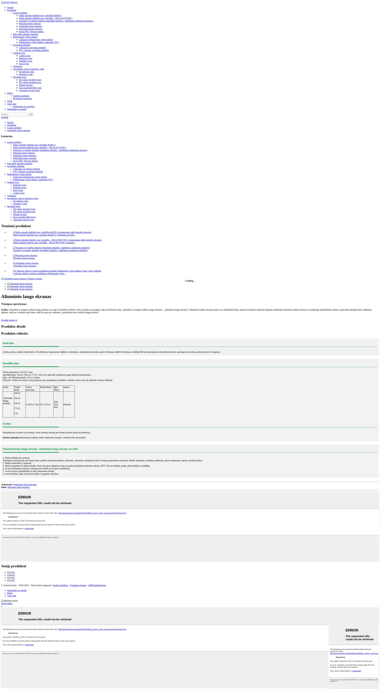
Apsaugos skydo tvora (29, 90)
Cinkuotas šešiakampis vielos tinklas (36, 39)
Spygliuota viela (26, 71)
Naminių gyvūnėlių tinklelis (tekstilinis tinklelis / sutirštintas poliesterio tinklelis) (50, 250)
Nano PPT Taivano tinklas (31, 31)
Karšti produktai (60, 585)
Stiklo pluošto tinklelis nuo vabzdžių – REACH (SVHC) (45, 18)
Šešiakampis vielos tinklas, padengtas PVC (39, 42)
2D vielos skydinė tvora (30, 79)
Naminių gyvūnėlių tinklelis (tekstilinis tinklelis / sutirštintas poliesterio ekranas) (56, 21)
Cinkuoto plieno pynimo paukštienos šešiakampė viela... (39, 273)
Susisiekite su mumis (17, 109)
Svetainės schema (78, 585)
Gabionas (17, 66)
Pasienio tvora (25, 58)
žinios (10, 93)
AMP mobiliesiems (97, 585)
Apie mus (11, 104)
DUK (9, 101)
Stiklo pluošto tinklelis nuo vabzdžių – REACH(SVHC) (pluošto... (44, 242)
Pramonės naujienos (22, 98)
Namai (10, 7)
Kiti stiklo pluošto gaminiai (25, 34)
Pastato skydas (26, 85)
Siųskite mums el (9, 320)
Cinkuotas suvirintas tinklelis (32, 47)
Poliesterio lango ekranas (30, 29)
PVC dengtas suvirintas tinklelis (34, 50)
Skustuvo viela (26, 74)
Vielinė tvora (19, 53)
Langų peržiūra (20, 13)
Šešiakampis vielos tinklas (25, 37)
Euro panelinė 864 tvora (30, 88)
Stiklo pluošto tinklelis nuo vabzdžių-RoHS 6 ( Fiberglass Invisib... (44, 235)
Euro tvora (24, 63)
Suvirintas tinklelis (21, 45)
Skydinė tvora (19, 77)
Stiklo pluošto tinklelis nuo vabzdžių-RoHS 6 (40, 15)
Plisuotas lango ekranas (30, 23)
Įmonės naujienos (21, 96)
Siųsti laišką (6, 603)
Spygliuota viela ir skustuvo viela (28, 69)
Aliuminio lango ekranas (30, 26)
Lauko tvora (24, 55)
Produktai (11, 10)
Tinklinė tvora (25, 61)
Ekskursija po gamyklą (23, 106)
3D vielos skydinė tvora (30, 82)
